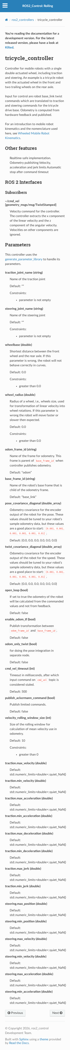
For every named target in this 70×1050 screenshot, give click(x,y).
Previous (16, 1012)
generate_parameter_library (23, 259)
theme (44, 1039)
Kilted (9, 47)
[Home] (6, 19)
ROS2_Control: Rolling (37, 6)
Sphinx (24, 1039)
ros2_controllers (23, 19)
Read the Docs (19, 1043)
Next (56, 1012)
